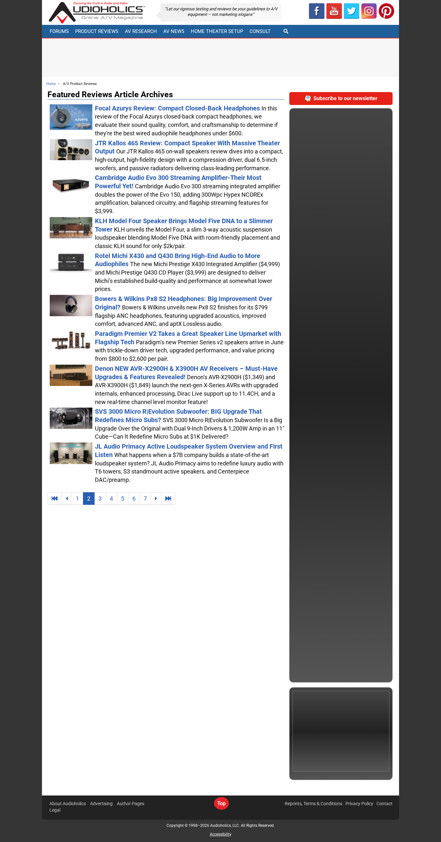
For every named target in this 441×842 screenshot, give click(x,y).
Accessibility (220, 834)
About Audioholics (67, 803)
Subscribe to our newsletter (345, 98)
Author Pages (130, 803)
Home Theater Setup (217, 31)
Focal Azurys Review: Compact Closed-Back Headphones (178, 108)
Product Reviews (96, 31)
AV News (173, 31)
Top (221, 803)
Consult (260, 31)
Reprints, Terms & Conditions (313, 803)
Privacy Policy (359, 803)
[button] (334, 11)
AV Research (141, 31)
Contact (384, 803)
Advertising (101, 803)
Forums (59, 31)
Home (51, 84)
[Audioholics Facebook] (316, 11)
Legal (54, 810)
